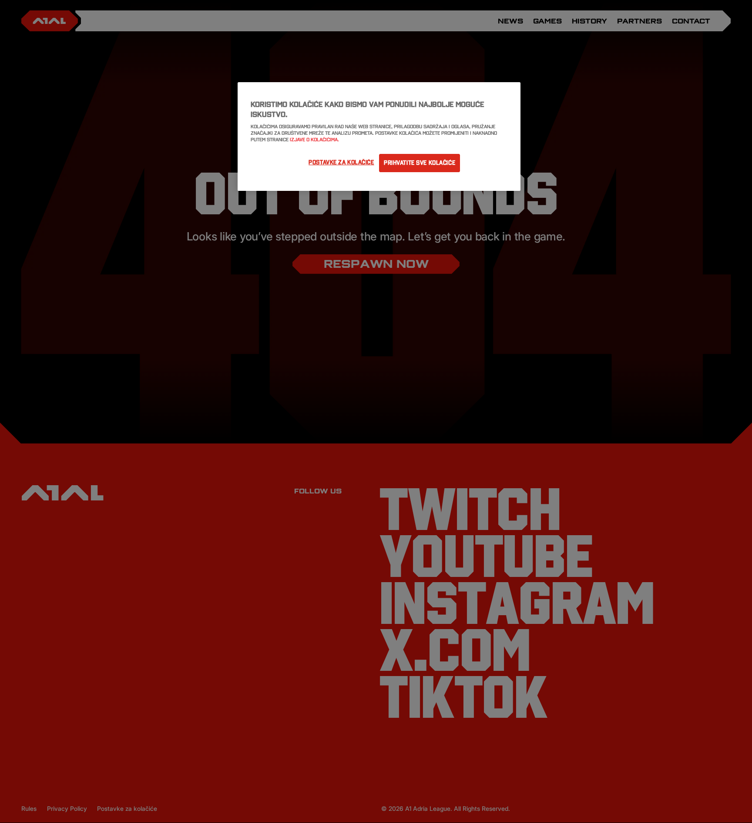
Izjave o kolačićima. (314, 140)
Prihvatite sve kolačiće (419, 162)
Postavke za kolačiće (341, 162)
